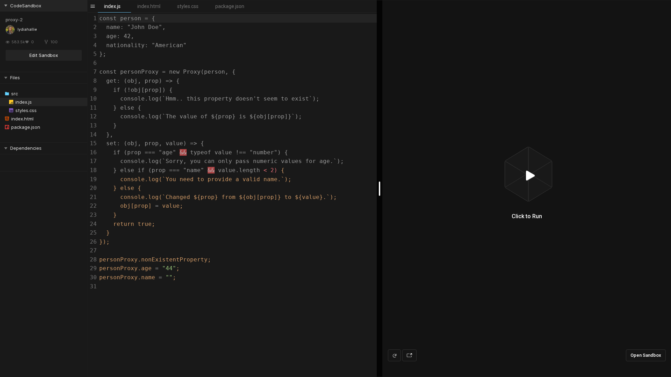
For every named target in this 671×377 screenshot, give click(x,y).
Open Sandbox (645, 355)
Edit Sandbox (43, 55)
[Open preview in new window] (409, 355)
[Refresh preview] (394, 355)
